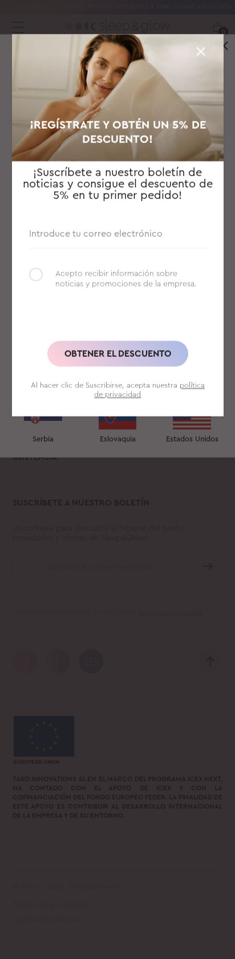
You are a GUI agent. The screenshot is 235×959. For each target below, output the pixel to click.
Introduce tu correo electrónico (96, 232)
